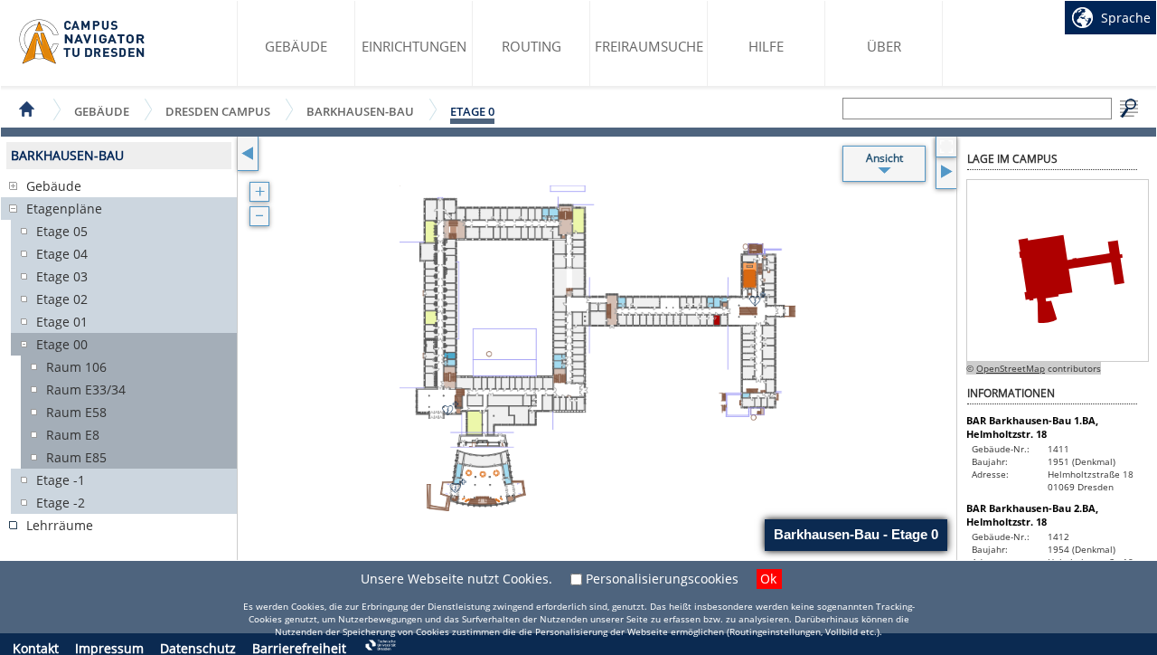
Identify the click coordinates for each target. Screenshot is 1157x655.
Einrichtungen (414, 46)
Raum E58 (76, 412)
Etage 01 (62, 321)
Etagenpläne (64, 208)
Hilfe (766, 46)
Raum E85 (76, 457)
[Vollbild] (946, 147)
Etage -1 (60, 480)
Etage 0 (472, 111)
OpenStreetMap (1010, 368)
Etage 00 (62, 344)
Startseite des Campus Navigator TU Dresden (82, 41)
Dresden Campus (217, 111)
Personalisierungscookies (662, 578)
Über (884, 46)
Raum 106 (76, 366)
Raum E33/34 (86, 389)
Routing (531, 46)
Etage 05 (62, 231)
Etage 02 (62, 299)
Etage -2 (60, 502)
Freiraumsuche (649, 46)
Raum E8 (72, 434)
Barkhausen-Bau (360, 111)
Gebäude (296, 46)
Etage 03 (62, 276)
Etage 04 (62, 253)
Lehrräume (59, 525)
